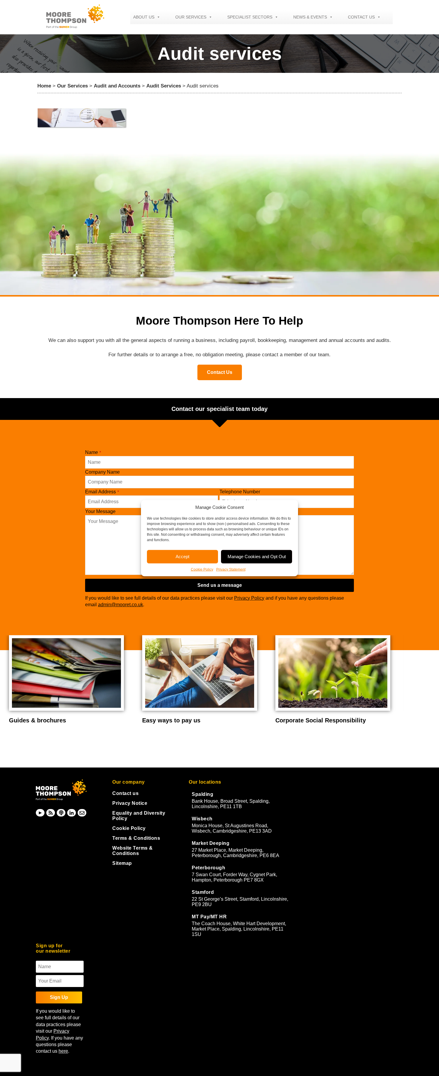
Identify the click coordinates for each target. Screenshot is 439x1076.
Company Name (102, 472)
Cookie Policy (202, 569)
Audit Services (163, 86)
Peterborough (208, 867)
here (63, 1051)
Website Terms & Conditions (132, 850)
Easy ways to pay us (171, 720)
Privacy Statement (230, 569)
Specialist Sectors (249, 17)
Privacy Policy (249, 598)
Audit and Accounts (117, 86)
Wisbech (202, 818)
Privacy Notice (129, 803)
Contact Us (219, 372)
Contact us (361, 17)
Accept (182, 556)
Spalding (202, 794)
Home (44, 86)
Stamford (203, 892)
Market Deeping (210, 843)
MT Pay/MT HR (209, 916)
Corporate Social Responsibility (320, 720)
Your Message (100, 511)
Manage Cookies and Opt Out (257, 556)
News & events (310, 17)
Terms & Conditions (136, 838)
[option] (71, 680)
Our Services (190, 17)
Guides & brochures (37, 720)
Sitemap (122, 863)
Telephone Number (240, 491)
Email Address (102, 491)
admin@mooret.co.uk (120, 604)
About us (143, 17)
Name (93, 452)
